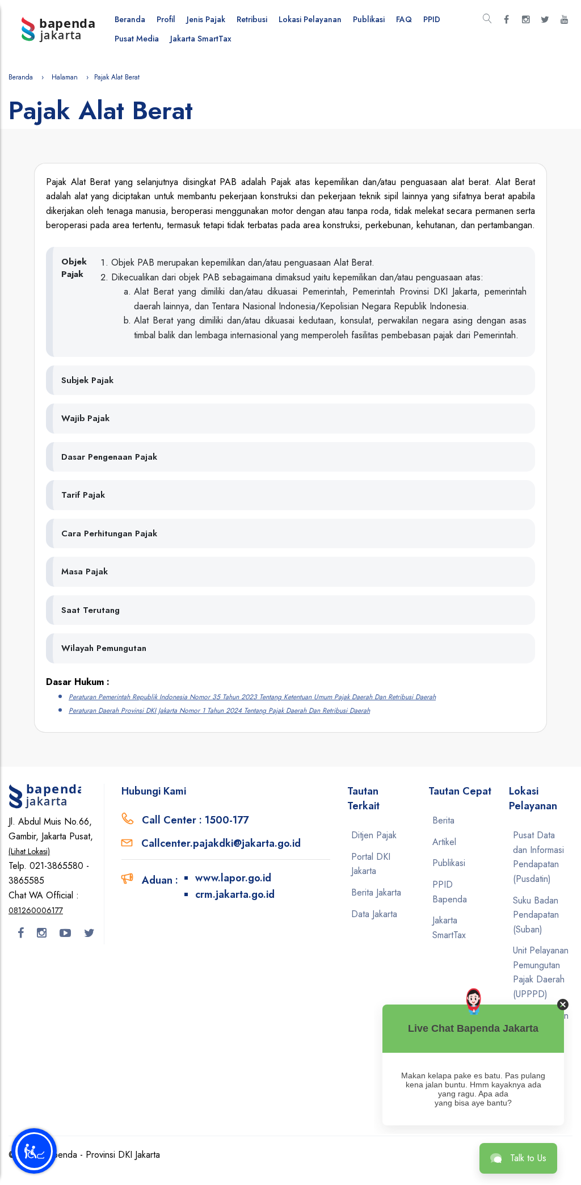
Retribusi (252, 19)
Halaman (65, 77)
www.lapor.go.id (233, 878)
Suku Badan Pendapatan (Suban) (536, 915)
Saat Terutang (90, 610)
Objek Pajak (74, 268)
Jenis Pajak (206, 19)
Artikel (444, 841)
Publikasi (369, 19)
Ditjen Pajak (374, 835)
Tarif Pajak (83, 495)
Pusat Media (137, 38)
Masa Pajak (84, 571)
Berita (443, 820)
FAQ (404, 19)
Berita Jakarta (376, 892)
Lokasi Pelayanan (310, 19)
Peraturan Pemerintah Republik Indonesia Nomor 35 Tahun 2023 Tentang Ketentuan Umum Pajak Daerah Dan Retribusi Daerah (252, 697)
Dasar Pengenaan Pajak (109, 457)
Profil (166, 19)
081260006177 (36, 910)
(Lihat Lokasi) (29, 851)
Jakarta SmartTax (200, 38)
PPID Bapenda (449, 892)
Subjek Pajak (87, 380)
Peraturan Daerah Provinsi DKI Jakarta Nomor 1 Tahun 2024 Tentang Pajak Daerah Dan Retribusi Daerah (219, 710)
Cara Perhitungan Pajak (109, 533)
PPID (431, 19)
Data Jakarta (374, 914)
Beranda (130, 19)
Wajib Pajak (85, 418)
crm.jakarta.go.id (235, 894)
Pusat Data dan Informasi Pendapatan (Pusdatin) (538, 857)
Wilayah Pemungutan (103, 648)
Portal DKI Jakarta (370, 864)
